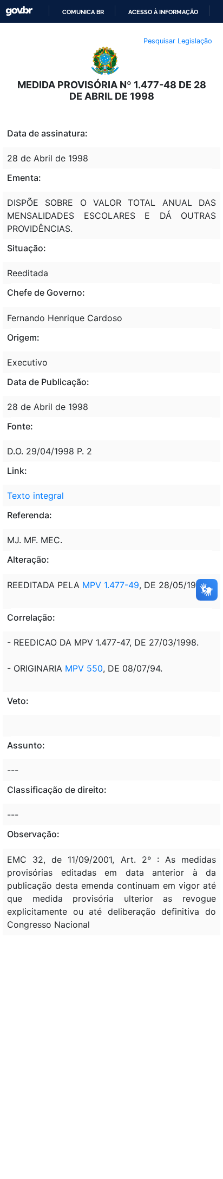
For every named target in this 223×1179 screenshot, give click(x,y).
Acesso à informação (163, 12)
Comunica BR (83, 12)
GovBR (18, 11)
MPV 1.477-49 (109, 584)
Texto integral (35, 495)
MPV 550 (84, 668)
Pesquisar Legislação (177, 41)
